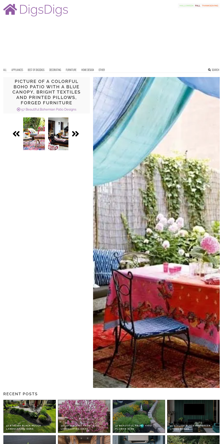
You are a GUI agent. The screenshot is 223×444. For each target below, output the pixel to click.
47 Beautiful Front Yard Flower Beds (133, 427)
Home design (87, 70)
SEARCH (215, 70)
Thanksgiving (210, 5)
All (5, 70)
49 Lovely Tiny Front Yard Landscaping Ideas (80, 427)
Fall (197, 5)
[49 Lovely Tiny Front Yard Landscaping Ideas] (84, 416)
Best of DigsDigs (36, 70)
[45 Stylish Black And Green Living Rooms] (193, 416)
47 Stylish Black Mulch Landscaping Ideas (23, 427)
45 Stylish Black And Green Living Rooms (190, 427)
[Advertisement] (111, 43)
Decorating (55, 70)
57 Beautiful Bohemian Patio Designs (48, 109)
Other (102, 70)
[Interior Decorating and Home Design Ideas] (35, 16)
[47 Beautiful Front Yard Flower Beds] (139, 416)
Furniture (71, 70)
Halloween (186, 5)
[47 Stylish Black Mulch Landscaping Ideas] (30, 416)
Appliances (17, 70)
